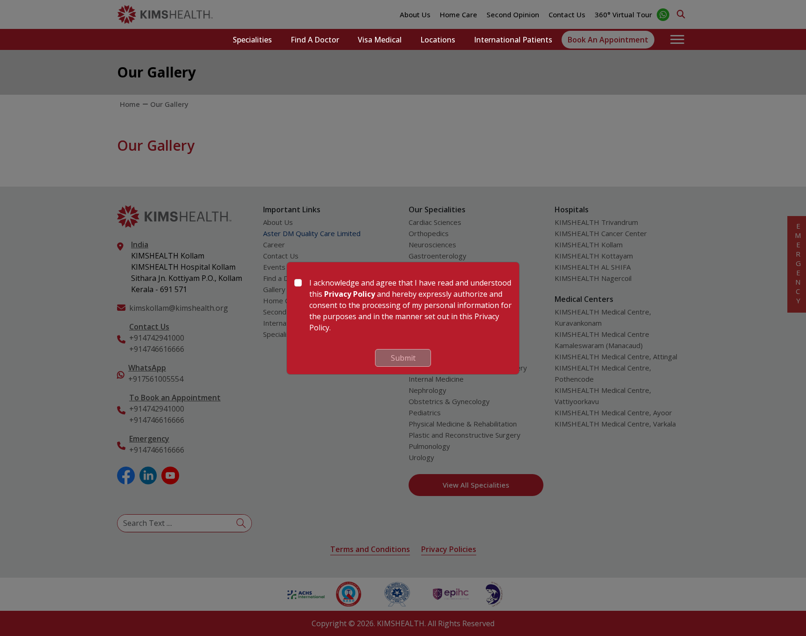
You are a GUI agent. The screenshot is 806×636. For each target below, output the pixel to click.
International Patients (513, 40)
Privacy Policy (349, 294)
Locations (437, 40)
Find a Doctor (315, 40)
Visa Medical (380, 40)
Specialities (252, 40)
